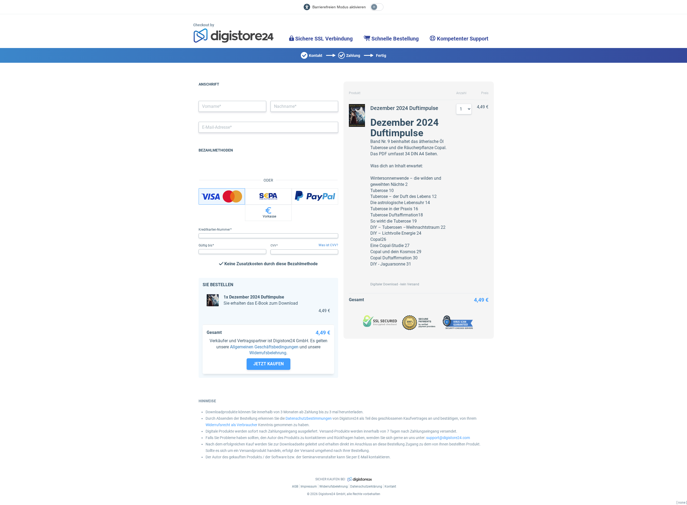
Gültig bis (206, 245)
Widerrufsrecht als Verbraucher (231, 425)
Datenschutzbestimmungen (309, 418)
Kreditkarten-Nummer (215, 229)
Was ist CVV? (328, 245)
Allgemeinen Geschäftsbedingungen (264, 346)
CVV (274, 245)
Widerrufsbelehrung (267, 352)
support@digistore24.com (448, 438)
